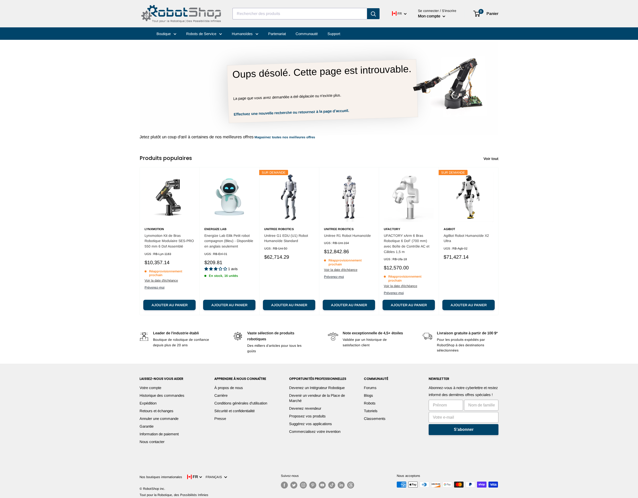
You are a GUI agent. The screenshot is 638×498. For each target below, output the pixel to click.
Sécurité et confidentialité (234, 411)
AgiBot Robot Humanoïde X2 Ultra (466, 238)
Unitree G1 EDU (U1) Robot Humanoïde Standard (286, 238)
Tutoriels (371, 411)
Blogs (368, 395)
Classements (375, 418)
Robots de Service (201, 34)
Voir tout (491, 158)
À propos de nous (228, 388)
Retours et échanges (156, 411)
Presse (220, 418)
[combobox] (300, 13)
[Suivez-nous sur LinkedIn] (341, 485)
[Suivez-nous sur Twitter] (293, 485)
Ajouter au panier (170, 305)
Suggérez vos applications (310, 424)
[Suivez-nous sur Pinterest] (312, 485)
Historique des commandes (162, 395)
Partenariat (277, 34)
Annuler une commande (159, 418)
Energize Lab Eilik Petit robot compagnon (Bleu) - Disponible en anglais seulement (228, 241)
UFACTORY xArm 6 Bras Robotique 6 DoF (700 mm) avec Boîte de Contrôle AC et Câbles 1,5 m (406, 244)
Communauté (307, 34)
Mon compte (429, 16)
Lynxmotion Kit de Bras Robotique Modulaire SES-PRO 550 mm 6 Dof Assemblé (169, 241)
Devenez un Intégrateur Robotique (317, 388)
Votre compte (150, 388)
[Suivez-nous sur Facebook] (284, 485)
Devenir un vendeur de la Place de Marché (317, 398)
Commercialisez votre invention (314, 431)
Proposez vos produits (307, 416)
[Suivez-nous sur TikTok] (331, 485)
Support (333, 34)
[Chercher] (373, 13)
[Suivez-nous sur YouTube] (322, 485)
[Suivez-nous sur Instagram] (303, 485)
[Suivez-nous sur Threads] (350, 485)
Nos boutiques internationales (161, 477)
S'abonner (464, 429)
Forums (370, 388)
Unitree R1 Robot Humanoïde (347, 236)
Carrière (221, 395)
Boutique (164, 34)
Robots (370, 403)
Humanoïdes (243, 34)
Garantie (147, 426)
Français (215, 477)
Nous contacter (152, 442)
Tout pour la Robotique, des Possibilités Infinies (174, 495)
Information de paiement (159, 434)
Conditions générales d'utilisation (240, 403)
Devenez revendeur (305, 408)
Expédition (148, 403)
